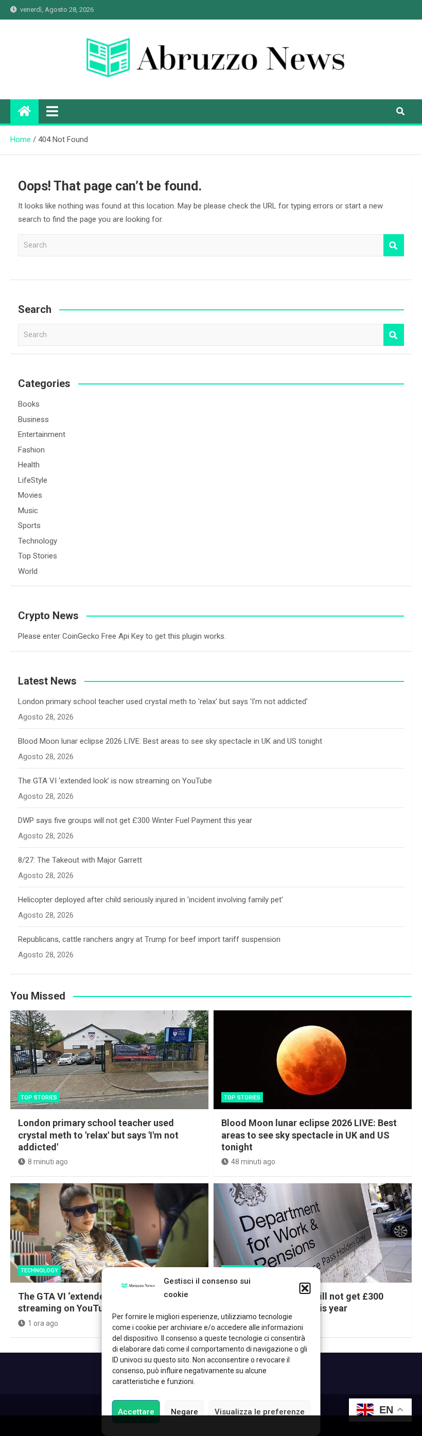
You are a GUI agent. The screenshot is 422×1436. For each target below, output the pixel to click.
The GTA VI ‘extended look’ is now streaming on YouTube (115, 780)
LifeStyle (32, 480)
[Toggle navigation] (52, 111)
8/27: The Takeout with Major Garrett (80, 860)
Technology (37, 541)
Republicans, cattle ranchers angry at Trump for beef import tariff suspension (149, 939)
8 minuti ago (48, 1162)
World (28, 571)
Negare (184, 1411)
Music (28, 510)
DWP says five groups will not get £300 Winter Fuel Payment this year (135, 820)
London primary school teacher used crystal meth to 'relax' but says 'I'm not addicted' (163, 701)
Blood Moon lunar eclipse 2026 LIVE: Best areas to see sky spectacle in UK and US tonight (170, 741)
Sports (29, 525)
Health (29, 464)
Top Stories (37, 556)
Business (33, 419)
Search (393, 245)
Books (29, 404)
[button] (305, 1288)
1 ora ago (43, 1323)
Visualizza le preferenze (260, 1411)
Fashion (31, 449)
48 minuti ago (253, 1162)
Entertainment (41, 434)
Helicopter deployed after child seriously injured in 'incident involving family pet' (150, 899)
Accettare (136, 1411)
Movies (30, 495)
